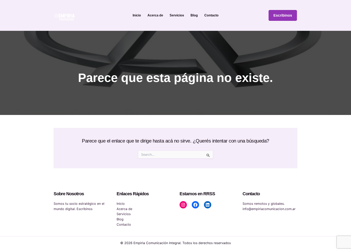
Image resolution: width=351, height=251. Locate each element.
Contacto (211, 15)
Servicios (177, 15)
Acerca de (155, 15)
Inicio (137, 15)
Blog (194, 15)
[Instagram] (183, 204)
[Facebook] (195, 204)
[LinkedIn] (207, 204)
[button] (282, 15)
